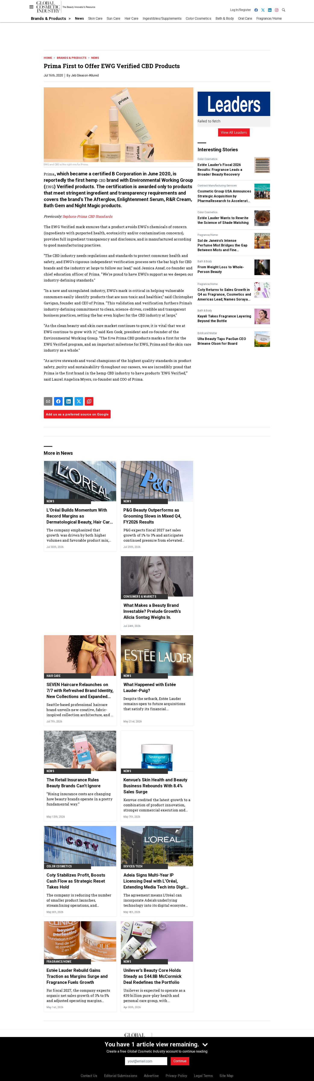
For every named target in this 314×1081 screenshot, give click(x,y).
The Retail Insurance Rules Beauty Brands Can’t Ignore (74, 782)
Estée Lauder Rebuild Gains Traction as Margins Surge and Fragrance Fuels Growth (77, 976)
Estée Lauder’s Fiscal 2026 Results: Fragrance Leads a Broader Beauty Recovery (220, 169)
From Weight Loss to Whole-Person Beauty (221, 269)
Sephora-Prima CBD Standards (87, 216)
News (95, 57)
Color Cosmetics (207, 159)
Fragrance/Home (208, 234)
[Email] (48, 401)
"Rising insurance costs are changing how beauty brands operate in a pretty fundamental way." (80, 799)
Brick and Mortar (207, 333)
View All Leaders (234, 132)
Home (48, 57)
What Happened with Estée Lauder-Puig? (149, 687)
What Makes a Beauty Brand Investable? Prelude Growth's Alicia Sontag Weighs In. (152, 611)
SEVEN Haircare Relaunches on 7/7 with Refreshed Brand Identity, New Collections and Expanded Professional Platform (80, 691)
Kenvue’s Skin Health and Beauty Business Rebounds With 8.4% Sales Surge (155, 785)
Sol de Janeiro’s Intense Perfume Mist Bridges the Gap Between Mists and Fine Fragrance (222, 246)
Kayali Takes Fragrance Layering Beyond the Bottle (224, 318)
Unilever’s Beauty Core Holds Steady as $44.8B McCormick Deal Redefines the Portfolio (152, 976)
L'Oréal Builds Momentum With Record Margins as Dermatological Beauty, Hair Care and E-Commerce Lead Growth (79, 516)
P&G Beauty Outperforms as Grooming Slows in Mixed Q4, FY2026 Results (152, 516)
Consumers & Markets (139, 596)
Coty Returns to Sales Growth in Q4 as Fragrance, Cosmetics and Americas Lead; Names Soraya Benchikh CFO (224, 295)
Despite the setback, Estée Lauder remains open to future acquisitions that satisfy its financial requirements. (154, 703)
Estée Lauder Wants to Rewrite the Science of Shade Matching (223, 220)
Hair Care (53, 676)
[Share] (58, 401)
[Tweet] (79, 401)
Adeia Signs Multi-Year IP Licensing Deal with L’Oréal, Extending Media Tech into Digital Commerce (156, 881)
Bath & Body (205, 261)
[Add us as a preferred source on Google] (89, 401)
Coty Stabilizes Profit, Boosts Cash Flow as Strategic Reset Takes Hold (76, 881)
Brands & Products (71, 57)
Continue (179, 1061)
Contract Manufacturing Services (217, 185)
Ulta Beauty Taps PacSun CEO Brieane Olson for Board (222, 341)
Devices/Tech (132, 866)
